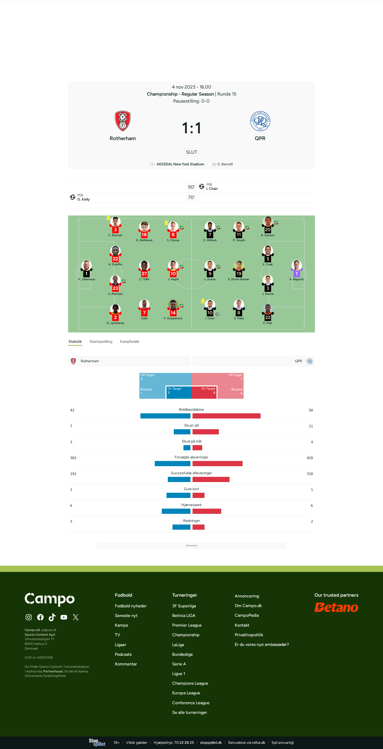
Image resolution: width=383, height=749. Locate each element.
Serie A (179, 663)
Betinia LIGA (183, 615)
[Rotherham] (123, 128)
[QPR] (260, 128)
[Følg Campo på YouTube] (64, 617)
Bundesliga (182, 654)
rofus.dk (258, 742)
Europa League (186, 692)
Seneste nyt (126, 615)
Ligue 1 (178, 673)
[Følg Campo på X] (75, 617)
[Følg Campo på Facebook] (40, 617)
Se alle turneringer (189, 712)
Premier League (187, 625)
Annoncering (247, 596)
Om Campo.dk (248, 605)
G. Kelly (83, 199)
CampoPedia (247, 615)
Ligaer (120, 644)
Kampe (121, 625)
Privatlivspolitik (249, 634)
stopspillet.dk (211, 742)
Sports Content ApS (40, 634)
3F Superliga (184, 605)
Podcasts (123, 654)
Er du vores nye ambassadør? (262, 644)
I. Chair (212, 188)
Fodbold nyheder (131, 605)
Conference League (190, 702)
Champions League (190, 683)
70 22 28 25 (184, 742)
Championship (186, 634)
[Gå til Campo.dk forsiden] (50, 605)
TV (117, 634)
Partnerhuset (53, 671)
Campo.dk (32, 630)
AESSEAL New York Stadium (180, 164)
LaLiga (178, 644)
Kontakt (242, 625)
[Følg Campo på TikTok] (52, 617)
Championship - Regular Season (181, 94)
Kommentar (126, 663)
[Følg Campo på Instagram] (29, 617)
